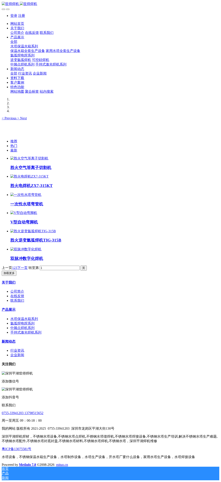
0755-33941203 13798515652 (22, 413)
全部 (13, 42)
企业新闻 (17, 355)
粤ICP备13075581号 (16, 449)
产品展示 (9, 309)
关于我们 (9, 282)
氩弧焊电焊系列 (22, 323)
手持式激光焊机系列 (25, 332)
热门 (13, 146)
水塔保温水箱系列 (24, 319)
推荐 (13, 141)
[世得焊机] (110, 4)
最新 (13, 150)
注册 (21, 15)
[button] (9, 118)
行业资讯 (17, 350)
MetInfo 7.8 (27, 464)
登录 (13, 15)
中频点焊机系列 (22, 328)
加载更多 (9, 273)
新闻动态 (9, 341)
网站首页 (17, 23)
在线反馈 (17, 296)
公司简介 (17, 291)
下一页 (22, 268)
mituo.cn (62, 464)
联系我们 (17, 300)
